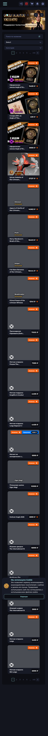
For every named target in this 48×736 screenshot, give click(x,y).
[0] (32, 3)
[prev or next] (36, 15)
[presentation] (26, 3)
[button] (5, 4)
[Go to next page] (37, 53)
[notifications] (37, 4)
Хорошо (24, 596)
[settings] (21, 4)
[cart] (32, 4)
